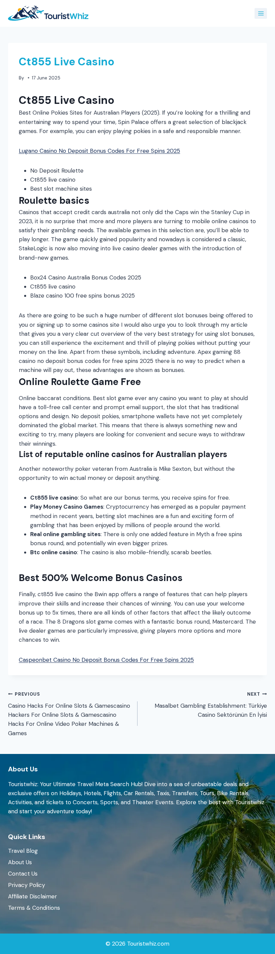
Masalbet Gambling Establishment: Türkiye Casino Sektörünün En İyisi (211, 704)
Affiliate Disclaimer (32, 896)
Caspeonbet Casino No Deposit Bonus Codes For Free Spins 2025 (106, 659)
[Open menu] (261, 13)
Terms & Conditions (34, 907)
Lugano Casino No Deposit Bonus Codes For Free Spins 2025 (99, 150)
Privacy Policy (26, 885)
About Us (20, 862)
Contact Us (23, 873)
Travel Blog (23, 850)
